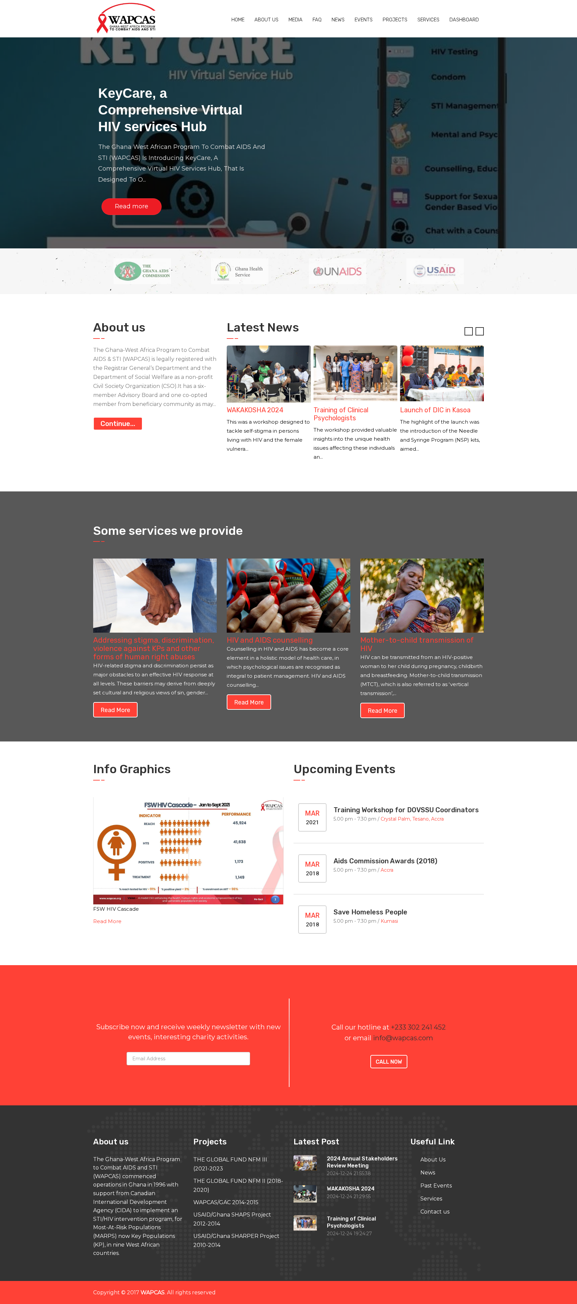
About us (266, 20)
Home (237, 20)
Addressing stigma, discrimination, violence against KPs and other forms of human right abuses (153, 648)
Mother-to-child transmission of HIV (417, 644)
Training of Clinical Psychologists (254, 414)
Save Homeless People (370, 912)
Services (428, 20)
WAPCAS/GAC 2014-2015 (225, 1202)
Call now (389, 1062)
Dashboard (464, 20)
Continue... (118, 424)
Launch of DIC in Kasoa (349, 410)
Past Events (436, 1185)
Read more (131, 206)
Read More (107, 921)
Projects (395, 20)
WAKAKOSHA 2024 (351, 1188)
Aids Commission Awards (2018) (385, 861)
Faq (317, 20)
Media (295, 20)
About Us (432, 1159)
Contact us (434, 1212)
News (338, 20)
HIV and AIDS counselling (270, 640)
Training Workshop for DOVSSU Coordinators (406, 810)
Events (364, 20)
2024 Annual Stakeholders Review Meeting (440, 414)
